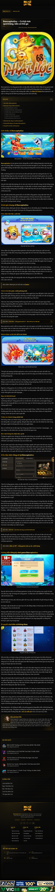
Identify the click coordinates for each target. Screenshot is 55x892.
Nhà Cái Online (37, 91)
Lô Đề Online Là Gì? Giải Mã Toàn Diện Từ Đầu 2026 (23, 751)
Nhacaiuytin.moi (17, 814)
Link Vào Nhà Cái (7, 791)
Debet (27, 284)
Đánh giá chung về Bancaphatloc (12, 105)
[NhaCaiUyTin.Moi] (27, 3)
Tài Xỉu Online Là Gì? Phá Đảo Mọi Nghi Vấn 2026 (22, 758)
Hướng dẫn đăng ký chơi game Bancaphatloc (15, 123)
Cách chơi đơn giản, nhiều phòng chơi (14, 109)
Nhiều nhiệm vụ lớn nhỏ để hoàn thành (14, 112)
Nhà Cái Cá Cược (15, 831)
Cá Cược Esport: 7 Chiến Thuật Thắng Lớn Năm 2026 (23, 770)
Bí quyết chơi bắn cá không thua (11, 125)
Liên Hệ (25, 840)
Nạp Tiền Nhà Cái (7, 786)
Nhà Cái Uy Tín (6, 11)
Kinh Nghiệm (26, 833)
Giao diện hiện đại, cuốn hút (12, 107)
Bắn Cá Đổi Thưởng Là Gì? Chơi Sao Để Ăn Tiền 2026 (23, 745)
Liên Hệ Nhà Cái (7, 783)
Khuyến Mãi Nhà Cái (28, 831)
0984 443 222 (9, 858)
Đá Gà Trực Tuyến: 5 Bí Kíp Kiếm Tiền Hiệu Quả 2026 (23, 764)
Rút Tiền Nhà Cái (7, 789)
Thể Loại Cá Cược (27, 835)
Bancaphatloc (5, 163)
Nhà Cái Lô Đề (16, 11)
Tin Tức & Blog (27, 838)
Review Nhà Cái (15, 840)
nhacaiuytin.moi (35, 858)
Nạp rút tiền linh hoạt (10, 114)
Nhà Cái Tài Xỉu (15, 838)
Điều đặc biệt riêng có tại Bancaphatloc (13, 120)
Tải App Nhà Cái (7, 794)
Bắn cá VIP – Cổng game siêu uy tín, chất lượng (25, 546)
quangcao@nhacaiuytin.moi (37, 852)
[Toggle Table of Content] (51, 99)
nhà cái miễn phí (27, 711)
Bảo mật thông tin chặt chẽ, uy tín (13, 118)
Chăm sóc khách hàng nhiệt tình (13, 116)
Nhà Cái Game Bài (16, 833)
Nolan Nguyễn (33, 27)
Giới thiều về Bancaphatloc (10, 103)
